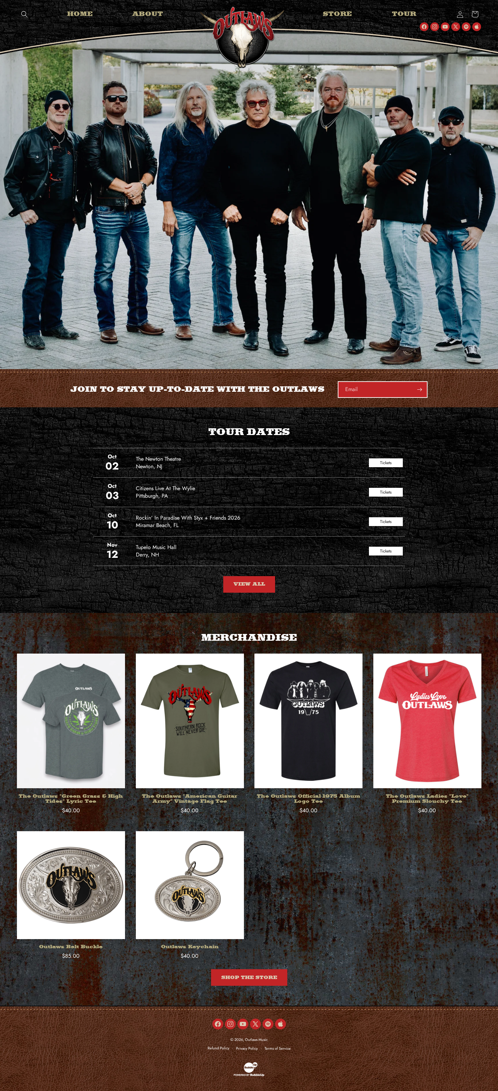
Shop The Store (249, 977)
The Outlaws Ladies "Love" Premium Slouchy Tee (427, 799)
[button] (24, 14)
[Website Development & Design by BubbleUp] (249, 1075)
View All (249, 584)
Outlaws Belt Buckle (71, 947)
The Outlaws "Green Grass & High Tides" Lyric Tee (71, 799)
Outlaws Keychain (190, 947)
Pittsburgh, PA (152, 496)
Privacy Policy (247, 1048)
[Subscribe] (419, 389)
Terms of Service (278, 1048)
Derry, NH (147, 555)
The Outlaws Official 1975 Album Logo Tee (308, 799)
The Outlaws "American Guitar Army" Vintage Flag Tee (189, 799)
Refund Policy (218, 1048)
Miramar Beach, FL (157, 525)
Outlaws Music (256, 1039)
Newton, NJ (149, 466)
